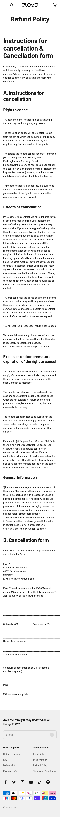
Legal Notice (39, 754)
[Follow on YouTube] (31, 782)
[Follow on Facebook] (5, 782)
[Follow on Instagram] (22, 782)
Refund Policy (40, 765)
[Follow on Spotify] (48, 782)
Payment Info (10, 771)
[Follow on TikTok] (39, 782)
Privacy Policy (40, 759)
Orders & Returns (12, 754)
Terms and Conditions (44, 771)
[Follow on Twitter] (14, 782)
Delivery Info (9, 765)
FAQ (5, 759)
